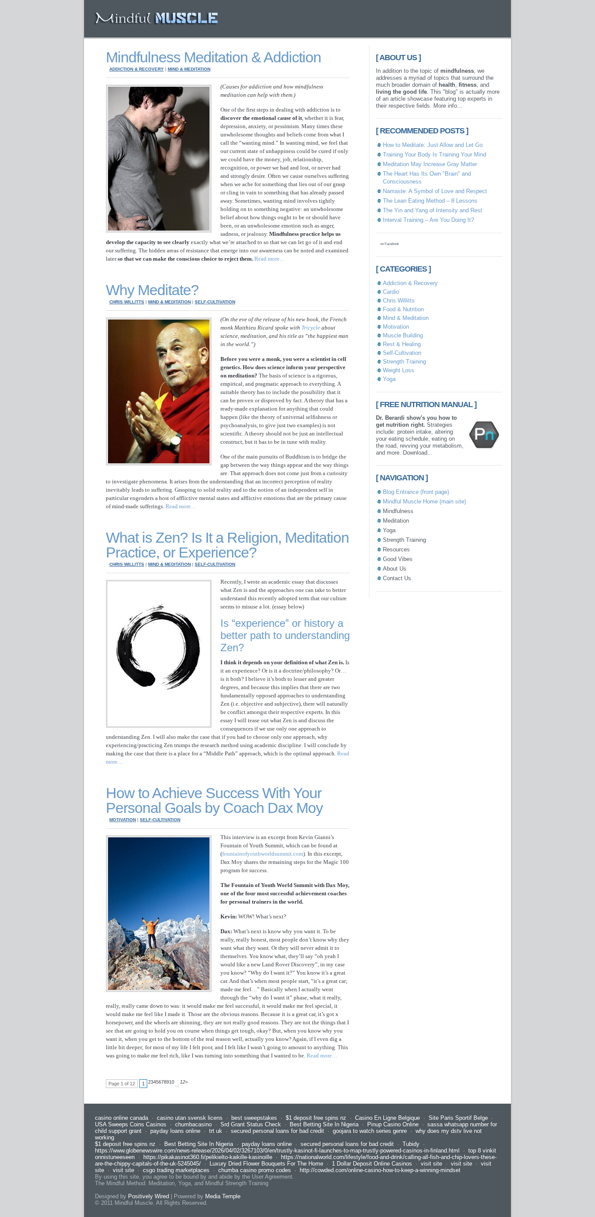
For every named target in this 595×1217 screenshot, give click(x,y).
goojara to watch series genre (370, 1131)
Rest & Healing (402, 344)
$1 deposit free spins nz (316, 1118)
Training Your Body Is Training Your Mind (434, 154)
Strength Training (404, 361)
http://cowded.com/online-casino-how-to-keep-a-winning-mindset (380, 1170)
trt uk (215, 1131)
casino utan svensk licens (190, 1118)
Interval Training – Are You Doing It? (428, 220)
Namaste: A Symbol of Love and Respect (435, 191)
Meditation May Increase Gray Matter (430, 164)
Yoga (389, 379)
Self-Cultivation (215, 301)
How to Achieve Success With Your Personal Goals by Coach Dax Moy (214, 800)
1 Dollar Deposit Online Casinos (372, 1163)
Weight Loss (398, 370)
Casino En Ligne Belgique (387, 1118)
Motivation (122, 819)
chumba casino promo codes (254, 1170)
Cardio (391, 292)
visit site (431, 1163)
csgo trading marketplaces (176, 1170)
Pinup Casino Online (393, 1124)
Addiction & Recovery (136, 69)
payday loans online (175, 1131)
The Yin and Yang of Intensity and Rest (432, 210)
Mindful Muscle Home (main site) (424, 501)
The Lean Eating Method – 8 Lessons (430, 200)
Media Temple (222, 1196)
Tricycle (310, 327)
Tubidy (410, 1144)
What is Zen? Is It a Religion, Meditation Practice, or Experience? (227, 545)
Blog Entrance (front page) (416, 492)
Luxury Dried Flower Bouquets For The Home (266, 1163)
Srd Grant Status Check (250, 1124)
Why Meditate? (152, 290)
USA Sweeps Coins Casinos (130, 1124)
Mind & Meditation (189, 69)
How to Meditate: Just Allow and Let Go (433, 145)
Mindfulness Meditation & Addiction (213, 57)
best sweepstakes (254, 1118)
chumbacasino (193, 1124)
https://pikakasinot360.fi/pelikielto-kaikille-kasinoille (207, 1157)
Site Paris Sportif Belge (458, 1118)
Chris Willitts (126, 301)
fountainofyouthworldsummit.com (262, 853)
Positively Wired (148, 1196)
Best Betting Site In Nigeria (324, 1124)
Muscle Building (403, 335)
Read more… (269, 258)
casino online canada (121, 1118)
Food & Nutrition (403, 309)
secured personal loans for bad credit (277, 1131)
